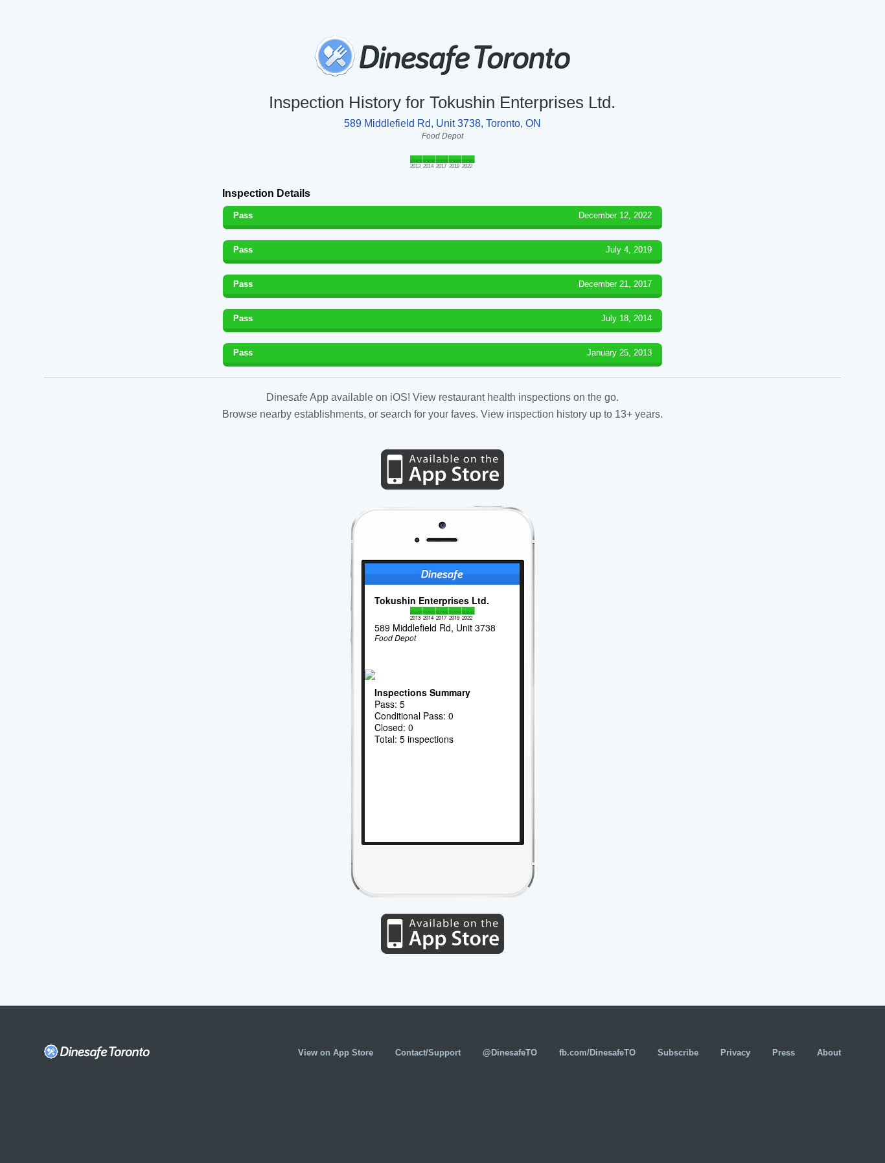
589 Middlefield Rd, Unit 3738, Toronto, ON (442, 123)
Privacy (735, 1052)
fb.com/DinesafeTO (597, 1052)
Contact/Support (428, 1052)
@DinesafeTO (510, 1052)
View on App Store (335, 1052)
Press (783, 1052)
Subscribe (678, 1052)
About (829, 1052)
